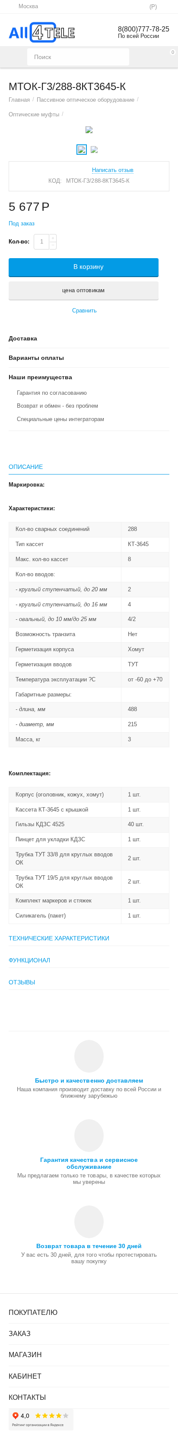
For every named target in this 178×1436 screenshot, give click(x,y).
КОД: (55, 181)
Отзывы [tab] (22, 982)
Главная (19, 100)
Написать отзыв (113, 170)
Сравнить (84, 310)
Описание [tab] (26, 466)
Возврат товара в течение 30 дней (89, 1245)
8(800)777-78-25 (143, 29)
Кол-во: (19, 241)
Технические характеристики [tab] (59, 938)
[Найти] (120, 57)
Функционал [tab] (29, 960)
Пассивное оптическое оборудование (85, 100)
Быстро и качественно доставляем (89, 1080)
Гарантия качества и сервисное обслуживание (88, 1163)
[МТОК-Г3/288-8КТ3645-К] (89, 129)
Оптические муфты (34, 114)
